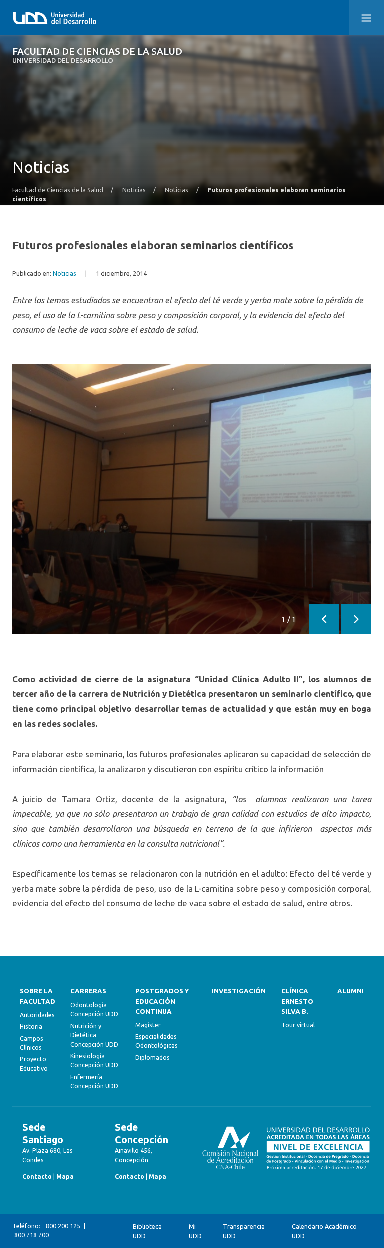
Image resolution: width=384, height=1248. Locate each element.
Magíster (148, 1025)
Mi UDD (195, 1231)
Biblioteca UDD (147, 1231)
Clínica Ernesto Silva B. (298, 1001)
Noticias (134, 189)
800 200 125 (63, 1226)
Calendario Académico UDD (324, 1231)
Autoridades (37, 1015)
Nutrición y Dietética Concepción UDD (94, 1035)
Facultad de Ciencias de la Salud (97, 55)
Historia (31, 1026)
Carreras (88, 991)
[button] (366, 17)
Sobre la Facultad (38, 996)
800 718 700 (31, 1235)
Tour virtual (298, 1025)
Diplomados (153, 1057)
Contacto (37, 1176)
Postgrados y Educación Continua (162, 1001)
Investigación (239, 991)
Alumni (351, 991)
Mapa (65, 1176)
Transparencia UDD (244, 1231)
